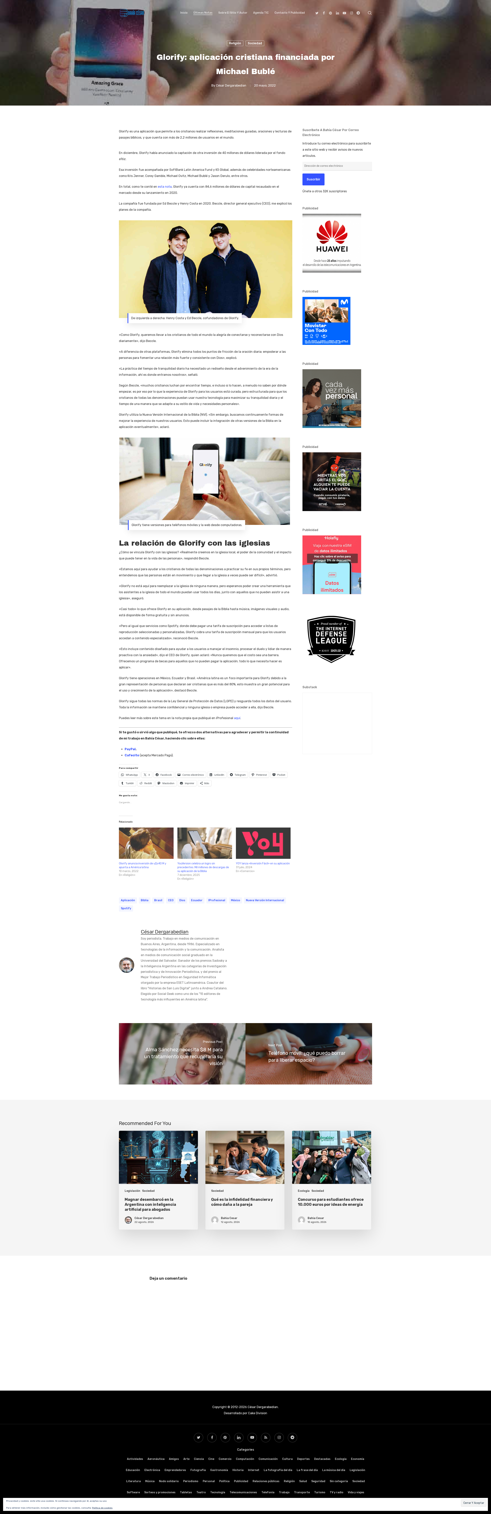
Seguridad (318, 1481)
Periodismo (190, 1481)
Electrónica (152, 1470)
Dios (182, 900)
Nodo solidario (169, 1481)
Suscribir (313, 179)
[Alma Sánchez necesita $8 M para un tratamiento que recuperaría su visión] (182, 1053)
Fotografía (198, 1470)
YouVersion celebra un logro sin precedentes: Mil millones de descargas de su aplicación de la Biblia (203, 867)
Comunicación (268, 1459)
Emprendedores (175, 1470)
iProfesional (216, 900)
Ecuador (197, 900)
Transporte (302, 1492)
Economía (357, 1459)
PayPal (130, 749)
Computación (245, 1459)
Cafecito (132, 755)
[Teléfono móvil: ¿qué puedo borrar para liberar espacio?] (309, 1053)
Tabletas (186, 1492)
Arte (186, 1459)
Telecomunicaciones (243, 1492)
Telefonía (267, 1492)
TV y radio (336, 1492)
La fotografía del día (278, 1470)
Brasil (158, 900)
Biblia (144, 900)
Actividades (135, 1459)
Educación (133, 1470)
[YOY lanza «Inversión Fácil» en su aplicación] (263, 843)
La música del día (333, 1470)
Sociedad (255, 43)
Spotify (126, 908)
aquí (237, 718)
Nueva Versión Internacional (265, 900)
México (235, 900)
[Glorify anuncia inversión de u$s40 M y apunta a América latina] (146, 843)
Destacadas (322, 1459)
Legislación (132, 1191)
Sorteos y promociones (159, 1492)
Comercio (225, 1459)
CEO (171, 900)
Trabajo (284, 1492)
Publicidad (241, 1481)
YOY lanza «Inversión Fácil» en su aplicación (263, 863)
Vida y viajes (356, 1492)
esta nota (165, 186)
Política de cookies (102, 1508)
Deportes (303, 1459)
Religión (235, 43)
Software (133, 1492)
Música (150, 1481)
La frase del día (307, 1470)
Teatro (201, 1492)
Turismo (319, 1492)
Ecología (304, 1191)
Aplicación (128, 900)
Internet (253, 1470)
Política (224, 1481)
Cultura (287, 1459)
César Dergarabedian (231, 85)
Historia (238, 1470)
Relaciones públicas (266, 1481)
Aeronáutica (156, 1459)
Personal (209, 1481)
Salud (303, 1481)
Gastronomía (219, 1470)
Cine (211, 1459)
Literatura (133, 1481)
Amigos (174, 1459)
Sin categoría (339, 1481)
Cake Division (257, 1413)
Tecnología (217, 1492)
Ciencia (199, 1459)
